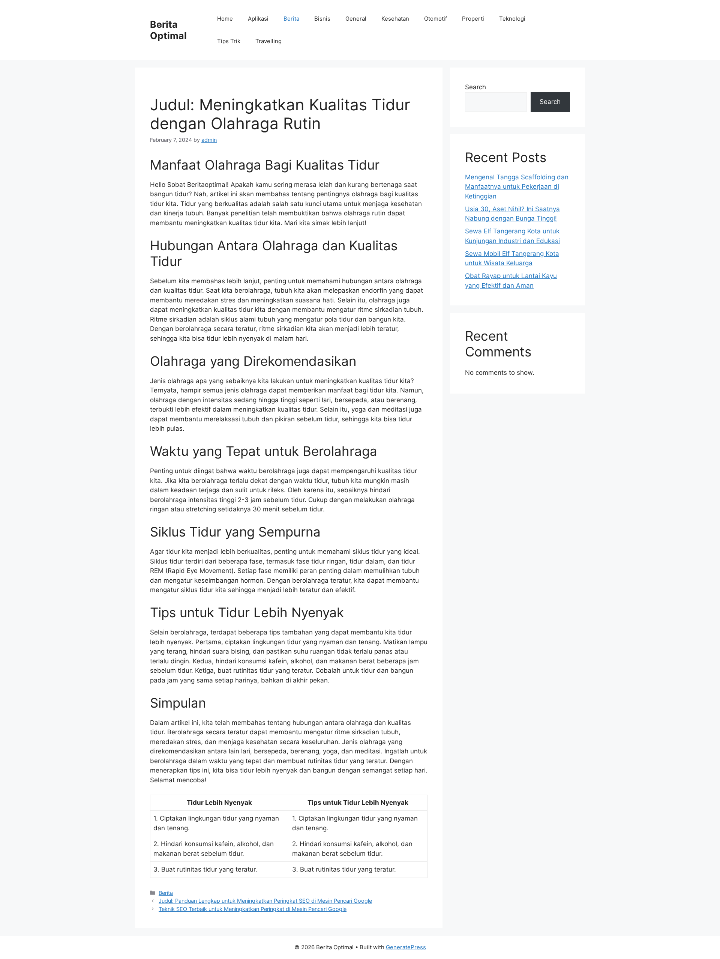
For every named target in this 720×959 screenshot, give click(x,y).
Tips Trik (228, 41)
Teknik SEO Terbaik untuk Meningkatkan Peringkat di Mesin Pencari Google (252, 909)
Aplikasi (258, 18)
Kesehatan (395, 18)
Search (475, 87)
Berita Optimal (168, 30)
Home (225, 18)
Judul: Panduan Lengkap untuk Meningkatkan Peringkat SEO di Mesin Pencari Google (265, 900)
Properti (473, 18)
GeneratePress (406, 947)
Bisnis (322, 18)
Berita (291, 18)
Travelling (268, 41)
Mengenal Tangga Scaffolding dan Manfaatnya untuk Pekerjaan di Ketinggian (516, 186)
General (355, 18)
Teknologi (512, 18)
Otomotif (435, 18)
